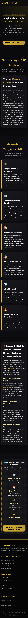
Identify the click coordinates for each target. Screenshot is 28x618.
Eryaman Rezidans (6, 580)
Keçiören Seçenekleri (6, 588)
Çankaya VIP (4, 577)
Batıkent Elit (4, 585)
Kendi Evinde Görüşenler (7, 565)
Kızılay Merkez (4, 583)
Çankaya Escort (12, 368)
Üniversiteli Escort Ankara (7, 560)
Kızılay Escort (6, 387)
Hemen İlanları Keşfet (14, 42)
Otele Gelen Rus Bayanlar (7, 563)
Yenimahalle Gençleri (6, 591)
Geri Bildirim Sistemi (6, 605)
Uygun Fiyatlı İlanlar (6, 568)
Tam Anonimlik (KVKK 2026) (8, 603)
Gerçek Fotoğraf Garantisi (7, 600)
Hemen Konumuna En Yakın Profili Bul (14, 528)
